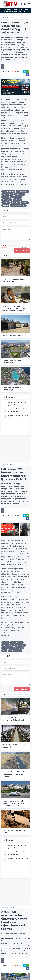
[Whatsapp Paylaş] (27, 71)
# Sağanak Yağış (22, 191)
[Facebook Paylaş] (27, 74)
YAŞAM (12, 18)
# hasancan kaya (17, 642)
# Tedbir (24, 202)
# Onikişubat (6, 200)
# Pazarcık (15, 202)
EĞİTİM (12, 907)
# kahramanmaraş (15, 651)
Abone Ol (6, 71)
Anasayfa (5, 18)
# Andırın (5, 202)
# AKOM (5, 197)
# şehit (20, 648)
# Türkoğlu (17, 200)
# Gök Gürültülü (7, 194)
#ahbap (5, 642)
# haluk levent (20, 645)
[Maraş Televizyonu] (10, 4)
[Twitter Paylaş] (24, 71)
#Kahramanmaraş (8, 191)
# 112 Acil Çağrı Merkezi (18, 205)
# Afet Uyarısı (19, 194)
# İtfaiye (5, 205)
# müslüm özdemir (8, 648)
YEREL (11, 464)
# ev (4, 651)
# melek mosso (7, 645)
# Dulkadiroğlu (16, 197)
